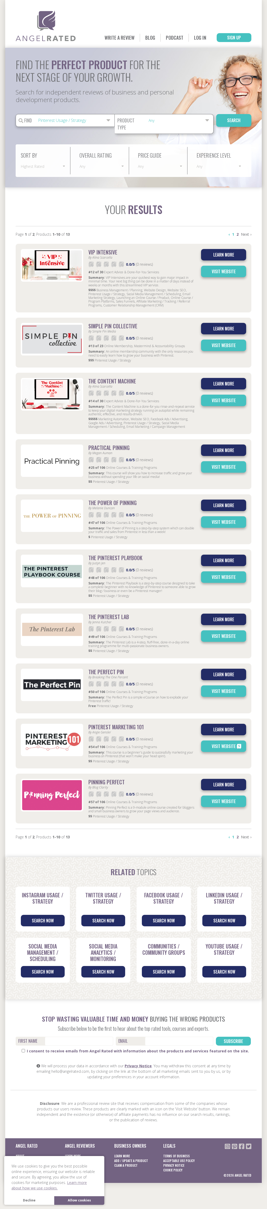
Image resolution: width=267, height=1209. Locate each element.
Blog (150, 37)
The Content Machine (112, 381)
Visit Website (224, 271)
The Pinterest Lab (108, 617)
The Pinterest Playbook (115, 558)
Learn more (223, 255)
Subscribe (233, 1041)
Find (27, 120)
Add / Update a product (131, 1160)
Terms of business (176, 1156)
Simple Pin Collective (112, 326)
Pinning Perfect (106, 782)
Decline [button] (29, 1200)
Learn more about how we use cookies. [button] (49, 1185)
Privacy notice (173, 1165)
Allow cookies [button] (79, 1200)
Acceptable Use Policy (179, 1160)
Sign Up (234, 37)
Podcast (174, 37)
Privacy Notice (138, 1065)
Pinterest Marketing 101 (116, 727)
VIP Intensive (102, 252)
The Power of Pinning (112, 503)
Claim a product (126, 1165)
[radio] (91, 264)
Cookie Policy (173, 1170)
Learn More (122, 1156)
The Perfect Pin (106, 672)
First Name (27, 1041)
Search (233, 120)
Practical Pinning (109, 448)
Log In (200, 37)
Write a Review (120, 37)
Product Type (126, 124)
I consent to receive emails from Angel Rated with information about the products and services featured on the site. (137, 1050)
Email (123, 1041)
